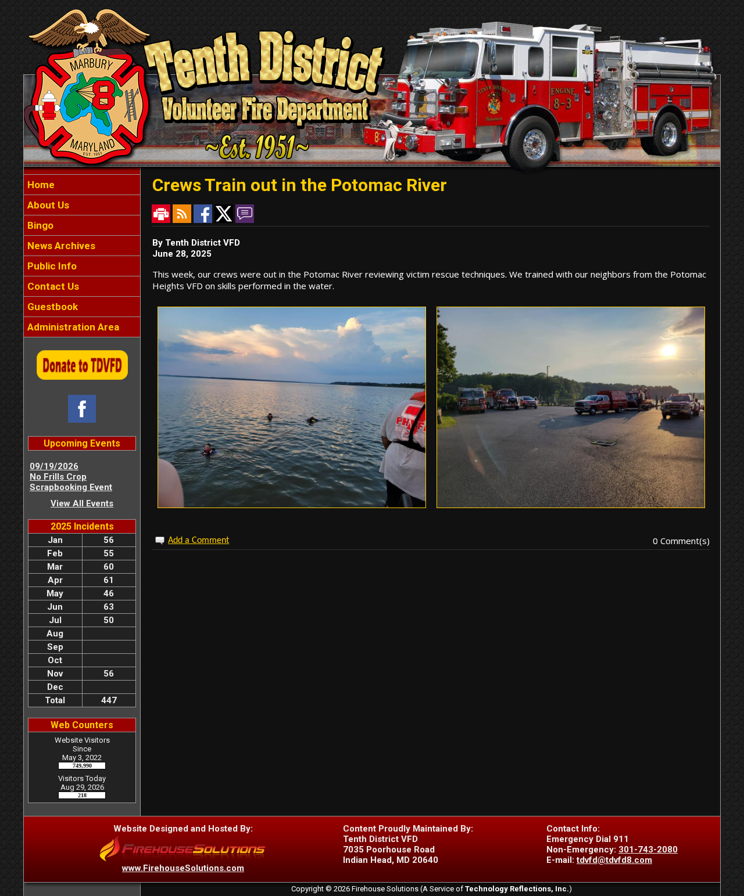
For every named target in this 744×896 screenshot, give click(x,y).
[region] (82, 256)
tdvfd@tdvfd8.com (614, 860)
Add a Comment (198, 540)
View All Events (82, 503)
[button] (82, 205)
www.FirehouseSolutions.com (183, 868)
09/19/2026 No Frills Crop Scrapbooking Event (71, 476)
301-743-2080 (648, 849)
